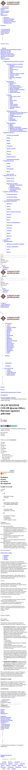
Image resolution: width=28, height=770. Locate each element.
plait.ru (10, 552)
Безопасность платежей (10, 21)
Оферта (2, 756)
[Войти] (1, 310)
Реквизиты (6, 17)
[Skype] (14, 426)
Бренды (2, 712)
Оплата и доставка (8, 20)
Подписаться (4, 705)
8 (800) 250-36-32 (5, 32)
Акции (2, 710)
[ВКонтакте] (1, 426)
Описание (6, 555)
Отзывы (6, 556)
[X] (8, 426)
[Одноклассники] (3, 426)
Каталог (3, 709)
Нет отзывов (4, 420)
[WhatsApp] (12, 426)
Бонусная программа (9, 18)
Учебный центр (8, 22)
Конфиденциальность (6, 755)
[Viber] (10, 426)
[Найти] (2, 264)
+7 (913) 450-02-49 (5, 29)
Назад (8, 324)
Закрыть (12, 470)
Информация (4, 713)
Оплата (5, 558)
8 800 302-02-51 (5, 552)
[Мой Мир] (6, 426)
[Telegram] (16, 426)
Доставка (6, 559)
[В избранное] (1, 423)
